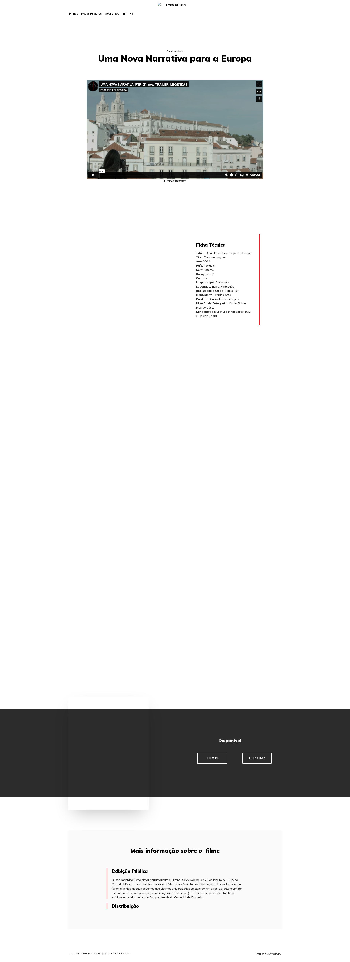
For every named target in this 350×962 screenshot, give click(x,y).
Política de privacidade (269, 953)
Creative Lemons (120, 953)
